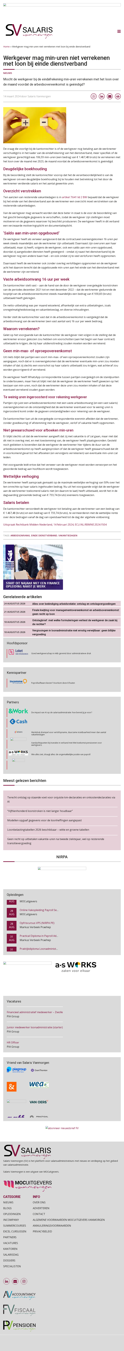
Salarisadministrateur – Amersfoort (28, 1042)
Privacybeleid (42, 1231)
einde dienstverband (44, 535)
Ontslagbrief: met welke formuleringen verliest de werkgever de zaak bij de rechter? (74, 622)
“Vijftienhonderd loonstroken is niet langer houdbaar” (40, 811)
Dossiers (9, 1260)
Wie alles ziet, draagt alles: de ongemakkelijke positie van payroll (60, 744)
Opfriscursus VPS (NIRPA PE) (37, 915)
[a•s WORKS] (18, 744)
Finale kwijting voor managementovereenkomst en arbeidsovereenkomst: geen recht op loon (75, 612)
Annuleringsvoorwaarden (52, 1225)
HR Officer (13, 1027)
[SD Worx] (18, 723)
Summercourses (14, 1225)
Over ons (39, 1202)
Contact (39, 1214)
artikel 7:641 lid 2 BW (74, 197)
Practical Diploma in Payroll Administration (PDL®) (50, 928)
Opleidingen (12, 1214)
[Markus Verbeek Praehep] (18, 754)
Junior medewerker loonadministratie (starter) (35, 1012)
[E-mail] (110, 96)
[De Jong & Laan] (16, 1077)
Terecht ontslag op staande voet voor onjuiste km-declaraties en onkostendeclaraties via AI (61, 799)
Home (6, 46)
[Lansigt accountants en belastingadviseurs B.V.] (16, 1094)
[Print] (118, 96)
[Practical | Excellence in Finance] (39, 1109)
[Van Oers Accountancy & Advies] (39, 1094)
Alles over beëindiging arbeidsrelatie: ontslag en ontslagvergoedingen (74, 603)
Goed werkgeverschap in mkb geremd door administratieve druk (61, 653)
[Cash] (18, 713)
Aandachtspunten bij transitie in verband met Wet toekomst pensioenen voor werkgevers (66, 733)
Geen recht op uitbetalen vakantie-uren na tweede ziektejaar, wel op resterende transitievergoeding (55, 841)
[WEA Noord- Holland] (39, 1077)
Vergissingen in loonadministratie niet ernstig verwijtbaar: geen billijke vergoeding (73, 632)
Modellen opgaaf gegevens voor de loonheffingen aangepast (44, 820)
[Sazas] (18, 765)
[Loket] (18, 653)
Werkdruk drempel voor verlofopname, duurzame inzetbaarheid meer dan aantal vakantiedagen (68, 722)
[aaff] (16, 1109)
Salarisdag (11, 1254)
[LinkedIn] (102, 96)
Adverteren (41, 1208)
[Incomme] (18, 683)
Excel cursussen (14, 1231)
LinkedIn (6, 1281)
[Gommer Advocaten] (18, 733)
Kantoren (10, 1249)
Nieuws (7, 73)
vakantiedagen (67, 535)
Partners (9, 1237)
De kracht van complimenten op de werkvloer (52, 765)
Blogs (7, 1208)
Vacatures (10, 1243)
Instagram (24, 1281)
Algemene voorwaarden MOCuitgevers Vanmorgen (69, 1220)
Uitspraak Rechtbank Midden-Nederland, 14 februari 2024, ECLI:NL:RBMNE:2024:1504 (55, 524)
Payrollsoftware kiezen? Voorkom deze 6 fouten (53, 683)
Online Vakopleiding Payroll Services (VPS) (45, 902)
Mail (15, 1281)
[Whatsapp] (94, 96)
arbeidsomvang (20, 535)
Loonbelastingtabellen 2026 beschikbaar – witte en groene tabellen (48, 829)
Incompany (11, 1220)
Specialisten (12, 1266)
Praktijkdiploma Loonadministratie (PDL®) (45, 940)
